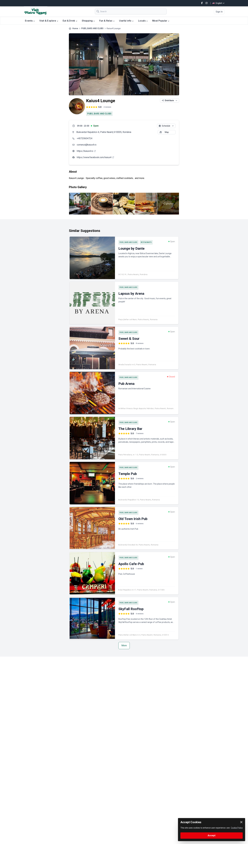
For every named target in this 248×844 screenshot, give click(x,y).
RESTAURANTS (146, 242)
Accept (211, 835)
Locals (142, 20)
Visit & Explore (48, 20)
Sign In (219, 11)
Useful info (125, 20)
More (124, 645)
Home (75, 28)
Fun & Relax (106, 20)
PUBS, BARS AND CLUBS (92, 28)
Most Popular (160, 20)
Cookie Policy (237, 828)
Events (29, 20)
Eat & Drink (69, 20)
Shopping (87, 20)
